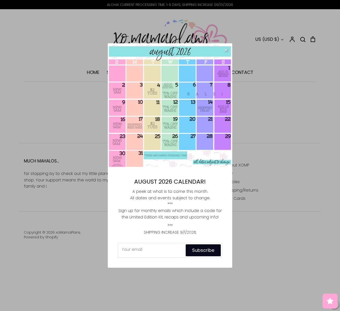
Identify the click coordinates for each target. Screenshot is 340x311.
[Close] (226, 49)
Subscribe (203, 250)
